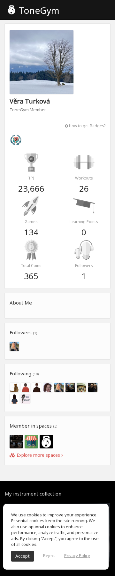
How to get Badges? (86, 125)
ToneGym (38, 10)
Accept (22, 556)
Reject (49, 555)
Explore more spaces (38, 455)
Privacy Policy (77, 555)
